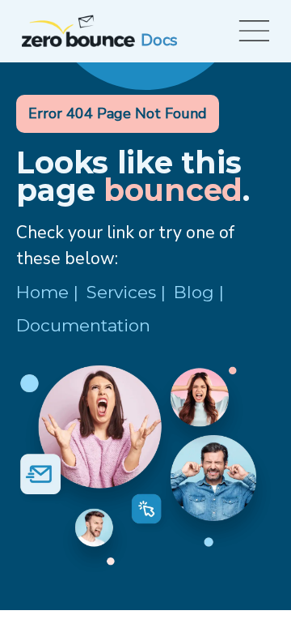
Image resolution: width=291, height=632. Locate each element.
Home (42, 292)
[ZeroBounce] (78, 31)
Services (121, 292)
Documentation (83, 325)
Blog (194, 292)
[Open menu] (251, 31)
